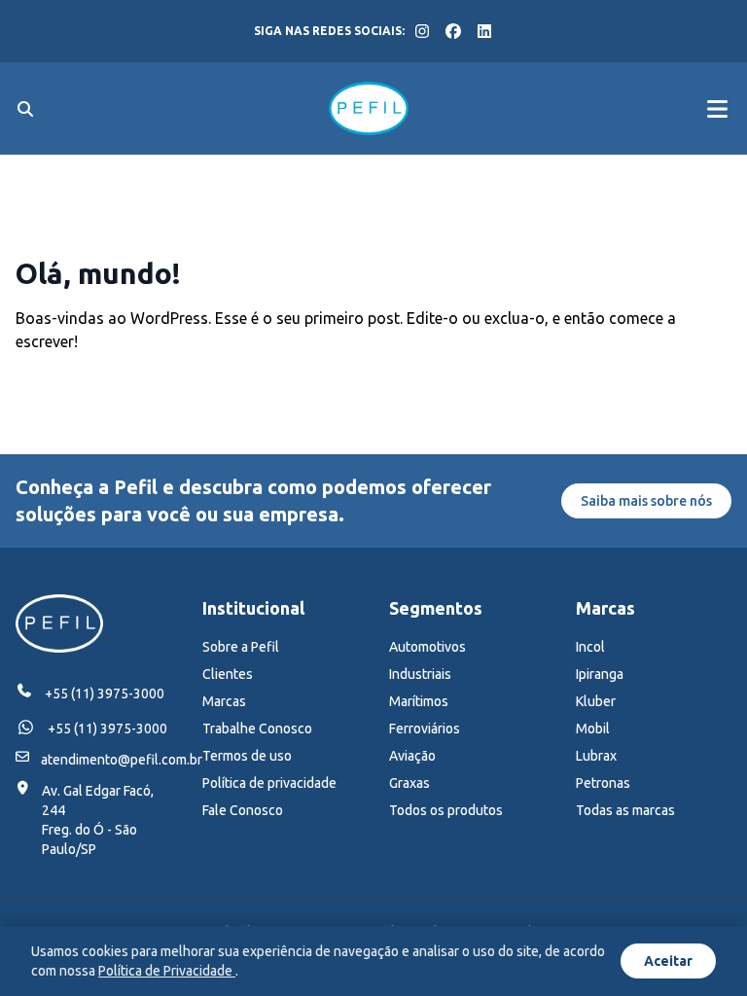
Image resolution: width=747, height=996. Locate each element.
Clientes (227, 674)
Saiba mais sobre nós (646, 501)
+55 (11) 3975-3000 (104, 693)
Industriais (420, 674)
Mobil (593, 728)
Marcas (224, 701)
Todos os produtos (446, 810)
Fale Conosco (242, 810)
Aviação (412, 756)
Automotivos (427, 647)
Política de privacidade (269, 783)
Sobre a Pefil (240, 647)
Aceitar (668, 961)
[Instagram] (422, 31)
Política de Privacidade (166, 970)
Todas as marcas (625, 810)
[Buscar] (25, 109)
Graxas (409, 783)
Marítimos (418, 701)
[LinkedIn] (484, 31)
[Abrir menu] (716, 108)
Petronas (603, 783)
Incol (590, 647)
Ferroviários (424, 728)
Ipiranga (599, 674)
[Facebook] (453, 31)
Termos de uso (247, 756)
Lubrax (596, 756)
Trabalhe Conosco (257, 728)
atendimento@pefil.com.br (121, 759)
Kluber (596, 701)
